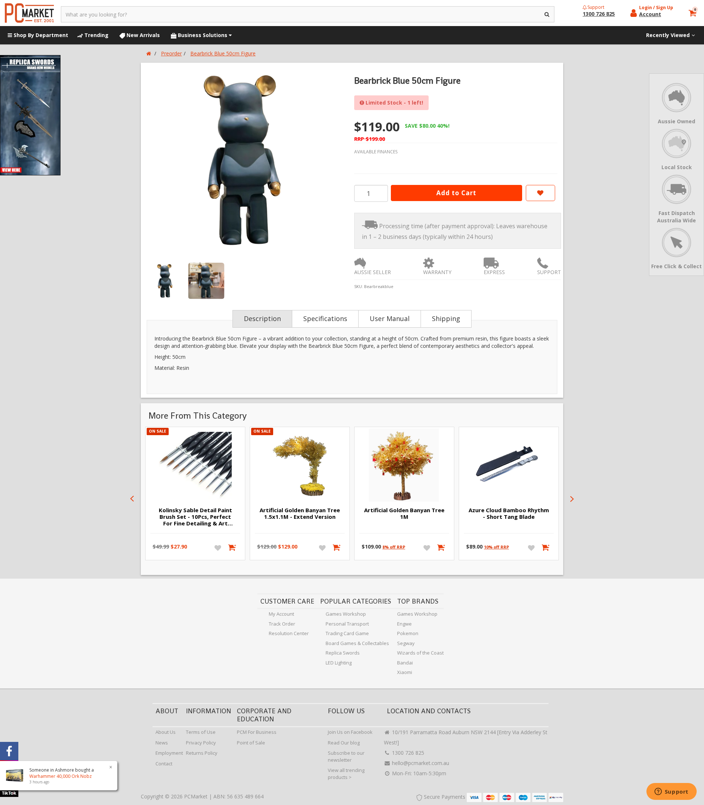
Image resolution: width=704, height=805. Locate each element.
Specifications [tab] (325, 318)
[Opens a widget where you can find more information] (671, 792)
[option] (246, 160)
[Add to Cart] (232, 547)
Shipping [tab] (446, 318)
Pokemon (407, 633)
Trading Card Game (347, 633)
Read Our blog (344, 742)
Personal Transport (347, 623)
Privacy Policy (201, 742)
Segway (406, 643)
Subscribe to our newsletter (346, 756)
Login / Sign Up (656, 7)
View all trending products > (346, 773)
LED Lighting (339, 662)
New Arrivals (142, 35)
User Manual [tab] (390, 318)
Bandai (405, 662)
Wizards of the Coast (420, 652)
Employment (169, 753)
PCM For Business (256, 732)
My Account (281, 614)
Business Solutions (202, 35)
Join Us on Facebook (350, 732)
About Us (165, 732)
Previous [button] (132, 499)
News (161, 742)
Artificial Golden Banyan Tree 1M (404, 513)
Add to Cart (456, 193)
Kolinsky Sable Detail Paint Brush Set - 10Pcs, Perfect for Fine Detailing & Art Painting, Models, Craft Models (195, 517)
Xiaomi (404, 672)
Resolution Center (289, 633)
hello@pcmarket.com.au (419, 763)
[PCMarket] (29, 13)
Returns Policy (201, 753)
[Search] (547, 14)
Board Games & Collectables (357, 643)
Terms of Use (201, 732)
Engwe (404, 623)
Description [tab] (262, 318)
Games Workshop (346, 614)
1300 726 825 (407, 752)
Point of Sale (251, 742)
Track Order (282, 623)
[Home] (148, 53)
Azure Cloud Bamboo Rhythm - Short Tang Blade (509, 513)
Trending (96, 35)
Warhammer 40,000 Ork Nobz (60, 776)
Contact (163, 763)
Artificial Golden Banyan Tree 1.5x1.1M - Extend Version (300, 513)
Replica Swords (343, 652)
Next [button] (572, 499)
